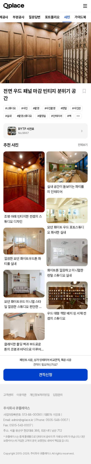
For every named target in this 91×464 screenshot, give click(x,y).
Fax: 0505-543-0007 (17, 425)
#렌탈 (64, 108)
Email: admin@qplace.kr (18, 420)
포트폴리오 (52, 17)
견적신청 (45, 374)
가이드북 (80, 17)
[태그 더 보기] (78, 116)
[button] (85, 6)
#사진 (24, 108)
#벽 (69, 116)
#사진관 (76, 108)
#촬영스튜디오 (24, 116)
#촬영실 (41, 116)
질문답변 (34, 17)
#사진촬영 (50, 108)
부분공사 (18, 17)
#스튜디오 (10, 108)
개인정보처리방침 (40, 394)
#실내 (8, 116)
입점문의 (58, 394)
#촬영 (36, 108)
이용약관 (21, 394)
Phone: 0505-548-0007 (52, 420)
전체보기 (83, 145)
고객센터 (8, 394)
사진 (67, 17)
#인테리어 (56, 116)
